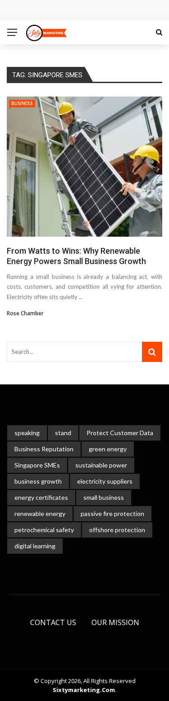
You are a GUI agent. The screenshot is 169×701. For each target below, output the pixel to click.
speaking (27, 432)
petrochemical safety (44, 529)
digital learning (34, 546)
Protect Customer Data (120, 432)
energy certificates (41, 497)
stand (63, 432)
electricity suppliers (104, 481)
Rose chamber (25, 313)
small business (103, 497)
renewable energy (39, 513)
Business (22, 103)
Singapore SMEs (37, 465)
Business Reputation (43, 449)
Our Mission (115, 622)
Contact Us (53, 622)
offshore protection (117, 529)
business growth (38, 481)
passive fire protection (112, 513)
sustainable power (101, 465)
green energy (108, 449)
